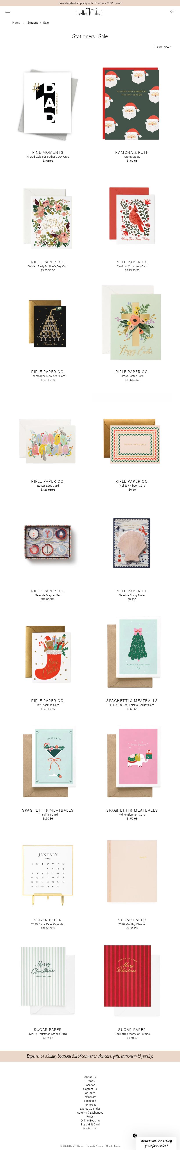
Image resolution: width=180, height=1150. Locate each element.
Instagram (90, 1096)
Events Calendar (90, 1108)
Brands (90, 1081)
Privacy (99, 1146)
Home (16, 22)
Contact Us (90, 1089)
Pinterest (90, 1104)
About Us (90, 1077)
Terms (89, 1146)
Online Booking (90, 1120)
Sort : (163, 46)
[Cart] (172, 11)
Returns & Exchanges (90, 1112)
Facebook (90, 1100)
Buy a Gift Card (90, 1124)
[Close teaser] (135, 1135)
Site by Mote (113, 1146)
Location (90, 1085)
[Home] (90, 12)
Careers (90, 1093)
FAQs (90, 1116)
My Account (90, 1128)
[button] (7, 11)
